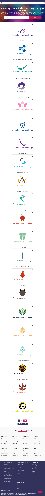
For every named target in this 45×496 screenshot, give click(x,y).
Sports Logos (36, 453)
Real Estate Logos (37, 441)
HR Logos (25, 438)
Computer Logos (4, 455)
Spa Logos (36, 450)
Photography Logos (37, 438)
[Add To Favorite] (32, 24)
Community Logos (4, 450)
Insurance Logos (26, 441)
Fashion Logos (14, 443)
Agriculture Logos (4, 436)
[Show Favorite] (38, 1)
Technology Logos (37, 455)
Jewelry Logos (25, 443)
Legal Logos (25, 445)
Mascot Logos (25, 450)
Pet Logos (36, 436)
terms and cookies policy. (24, 494)
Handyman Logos (26, 433)
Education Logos (15, 438)
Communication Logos (5, 453)
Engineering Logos (15, 441)
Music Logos (36, 433)
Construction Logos (15, 433)
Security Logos (36, 445)
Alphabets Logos (4, 438)
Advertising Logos (4, 433)
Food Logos (14, 450)
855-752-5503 (34, 0)
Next (25, 420)
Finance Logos (14, 445)
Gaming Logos (14, 453)
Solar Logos (36, 448)
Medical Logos (25, 455)
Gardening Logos (15, 455)
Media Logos (25, 453)
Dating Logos (14, 436)
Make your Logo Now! (22, 423)
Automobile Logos (4, 441)
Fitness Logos (14, 448)
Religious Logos (37, 443)
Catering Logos (3, 445)
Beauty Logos (3, 443)
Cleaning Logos (4, 448)
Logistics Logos (26, 448)
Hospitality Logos (26, 436)
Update (35, 17)
